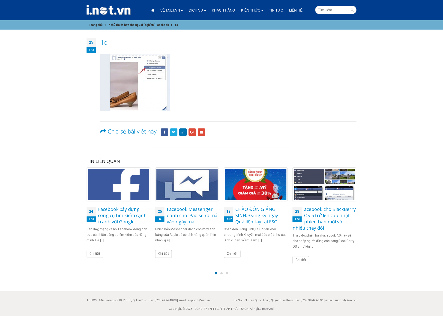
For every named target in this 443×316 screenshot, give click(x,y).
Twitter (173, 132)
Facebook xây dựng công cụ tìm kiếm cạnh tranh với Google (122, 215)
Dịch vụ (196, 10)
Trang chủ (152, 10)
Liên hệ (295, 10)
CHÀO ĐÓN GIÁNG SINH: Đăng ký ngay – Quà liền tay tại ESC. (258, 215)
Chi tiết (95, 253)
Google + (192, 132)
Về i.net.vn (170, 10)
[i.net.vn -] (109, 10)
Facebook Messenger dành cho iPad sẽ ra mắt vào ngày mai (193, 215)
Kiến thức (250, 10)
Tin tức (276, 10)
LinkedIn (183, 132)
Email (201, 132)
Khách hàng (223, 10)
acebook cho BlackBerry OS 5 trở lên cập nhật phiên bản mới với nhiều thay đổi (324, 218)
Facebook (164, 132)
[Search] (352, 10)
